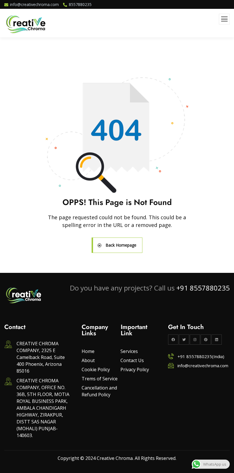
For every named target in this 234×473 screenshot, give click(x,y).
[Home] (23, 295)
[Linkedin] (216, 339)
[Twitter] (184, 339)
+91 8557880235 (203, 288)
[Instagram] (195, 339)
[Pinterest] (206, 339)
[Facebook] (173, 339)
